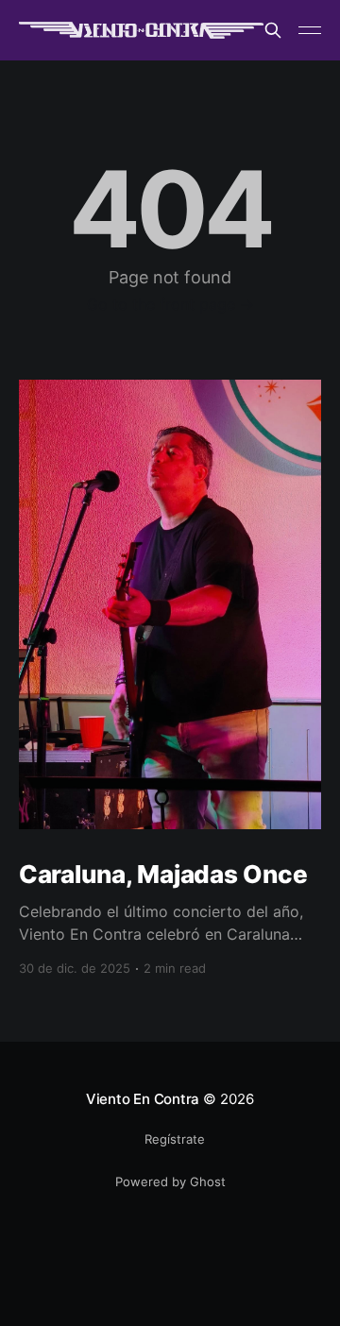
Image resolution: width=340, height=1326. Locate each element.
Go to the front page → (170, 304)
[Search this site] (273, 30)
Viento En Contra (142, 1099)
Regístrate (174, 1139)
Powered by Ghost (170, 1181)
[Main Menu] (310, 30)
